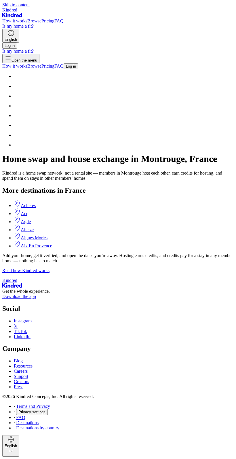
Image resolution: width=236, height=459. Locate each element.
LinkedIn (22, 336)
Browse (34, 20)
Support (21, 376)
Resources (23, 366)
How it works (14, 20)
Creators (21, 381)
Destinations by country (37, 427)
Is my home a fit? (18, 26)
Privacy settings (31, 412)
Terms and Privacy (33, 406)
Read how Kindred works (26, 270)
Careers (21, 371)
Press (18, 386)
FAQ (59, 20)
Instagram (23, 320)
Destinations (27, 422)
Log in (10, 45)
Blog (18, 360)
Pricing (47, 20)
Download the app (19, 296)
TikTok (20, 331)
